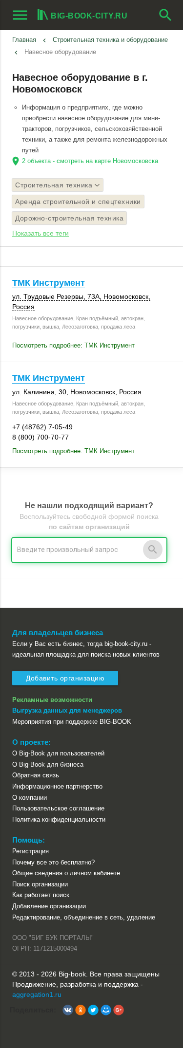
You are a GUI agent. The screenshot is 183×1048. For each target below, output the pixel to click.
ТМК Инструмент (48, 283)
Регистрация (30, 851)
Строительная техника (53, 185)
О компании (29, 797)
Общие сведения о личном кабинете (66, 873)
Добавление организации (49, 906)
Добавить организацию (65, 678)
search (165, 15)
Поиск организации (40, 884)
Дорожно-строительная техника (69, 218)
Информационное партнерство (57, 786)
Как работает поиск (40, 895)
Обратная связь (35, 775)
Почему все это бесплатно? (53, 862)
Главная (24, 39)
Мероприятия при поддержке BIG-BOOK (71, 721)
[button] (67, 1010)
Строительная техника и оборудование (110, 39)
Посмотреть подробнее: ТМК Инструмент (73, 345)
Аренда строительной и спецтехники (78, 201)
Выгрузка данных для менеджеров (67, 710)
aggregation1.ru (36, 994)
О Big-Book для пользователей (58, 753)
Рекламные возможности (52, 699)
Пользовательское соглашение (58, 808)
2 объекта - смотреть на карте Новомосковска (90, 161)
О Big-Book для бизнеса (47, 764)
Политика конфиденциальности (58, 819)
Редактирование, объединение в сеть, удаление (83, 917)
